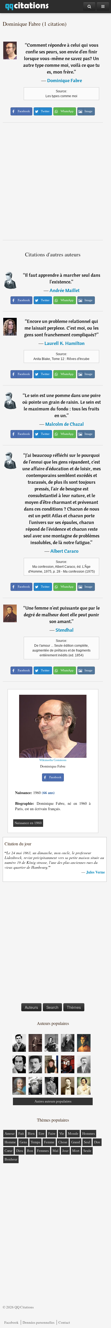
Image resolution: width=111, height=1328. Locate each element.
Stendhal (65, 630)
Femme (49, 1142)
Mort (75, 1151)
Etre (41, 1133)
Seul (87, 1142)
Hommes (88, 1133)
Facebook (11, 1322)
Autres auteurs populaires (52, 1101)
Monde (73, 1133)
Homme (10, 1142)
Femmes (43, 1151)
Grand (75, 1142)
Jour (65, 1151)
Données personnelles (38, 1322)
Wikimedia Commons (52, 760)
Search (52, 1007)
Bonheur (11, 1159)
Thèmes (74, 1007)
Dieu (19, 1151)
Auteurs (31, 1007)
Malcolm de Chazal (64, 424)
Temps (35, 1142)
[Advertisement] (55, 181)
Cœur (8, 1151)
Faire (52, 1133)
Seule (87, 1151)
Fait (21, 1133)
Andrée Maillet (64, 290)
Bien (31, 1133)
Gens (23, 1142)
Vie (61, 1133)
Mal (55, 1151)
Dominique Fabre (64, 80)
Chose (62, 1142)
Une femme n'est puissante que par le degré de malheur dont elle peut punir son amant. (62, 614)
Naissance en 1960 (28, 823)
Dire (97, 1142)
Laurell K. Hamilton (64, 343)
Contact (64, 1322)
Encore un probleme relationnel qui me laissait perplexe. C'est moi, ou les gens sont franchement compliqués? (61, 328)
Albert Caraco (64, 551)
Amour (10, 1133)
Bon (30, 1151)
